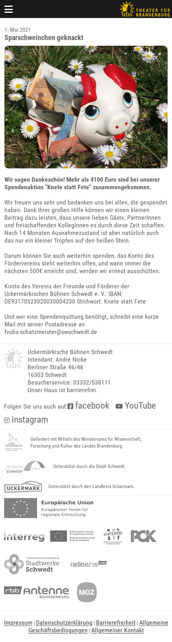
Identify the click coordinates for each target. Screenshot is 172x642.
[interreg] (49, 536)
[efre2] (48, 508)
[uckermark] (23, 487)
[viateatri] (113, 536)
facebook (91, 405)
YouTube (139, 405)
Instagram (29, 419)
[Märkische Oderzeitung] (87, 592)
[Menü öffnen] (9, 9)
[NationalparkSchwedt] (25, 467)
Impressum (18, 622)
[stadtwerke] (31, 564)
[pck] (144, 536)
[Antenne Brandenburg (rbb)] (36, 592)
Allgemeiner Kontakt (117, 630)
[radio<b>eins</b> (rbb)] (87, 564)
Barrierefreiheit (116, 622)
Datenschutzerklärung (64, 622)
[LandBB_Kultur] (14, 443)
